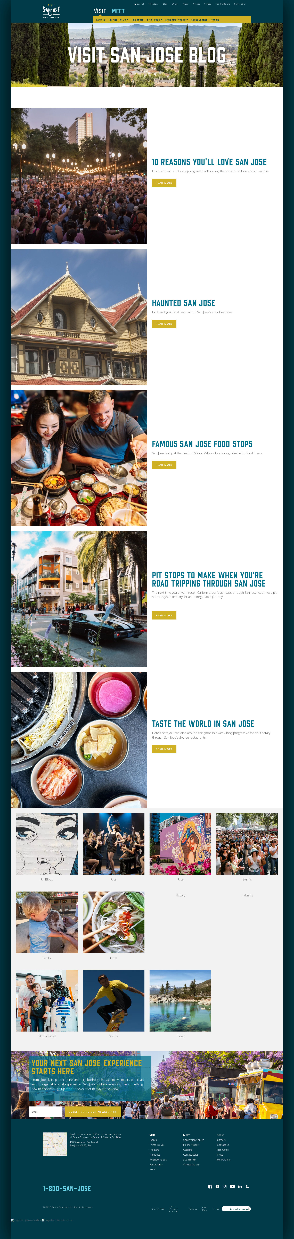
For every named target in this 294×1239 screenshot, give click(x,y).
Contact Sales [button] (190, 1154)
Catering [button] (187, 1149)
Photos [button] (196, 4)
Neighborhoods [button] (175, 19)
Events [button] (100, 19)
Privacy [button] (193, 1209)
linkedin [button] (240, 1186)
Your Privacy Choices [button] (173, 1209)
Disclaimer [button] (158, 1209)
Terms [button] (215, 1209)
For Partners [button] (223, 4)
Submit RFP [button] (189, 1159)
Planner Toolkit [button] (191, 1144)
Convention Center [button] (193, 1139)
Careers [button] (221, 1139)
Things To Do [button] (117, 19)
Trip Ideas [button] (153, 19)
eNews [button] (175, 4)
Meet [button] (118, 11)
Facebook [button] (210, 1186)
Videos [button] (207, 4)
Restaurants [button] (199, 19)
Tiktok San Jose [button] (217, 1186)
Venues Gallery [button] (191, 1164)
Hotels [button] (215, 19)
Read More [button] (164, 182)
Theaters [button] (154, 4)
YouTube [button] (232, 1186)
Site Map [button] (204, 1208)
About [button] (220, 1135)
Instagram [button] (224, 1186)
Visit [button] (100, 11)
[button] (51, 11)
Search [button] (141, 4)
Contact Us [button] (240, 4)
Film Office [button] (223, 1149)
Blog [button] (165, 4)
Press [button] (186, 4)
